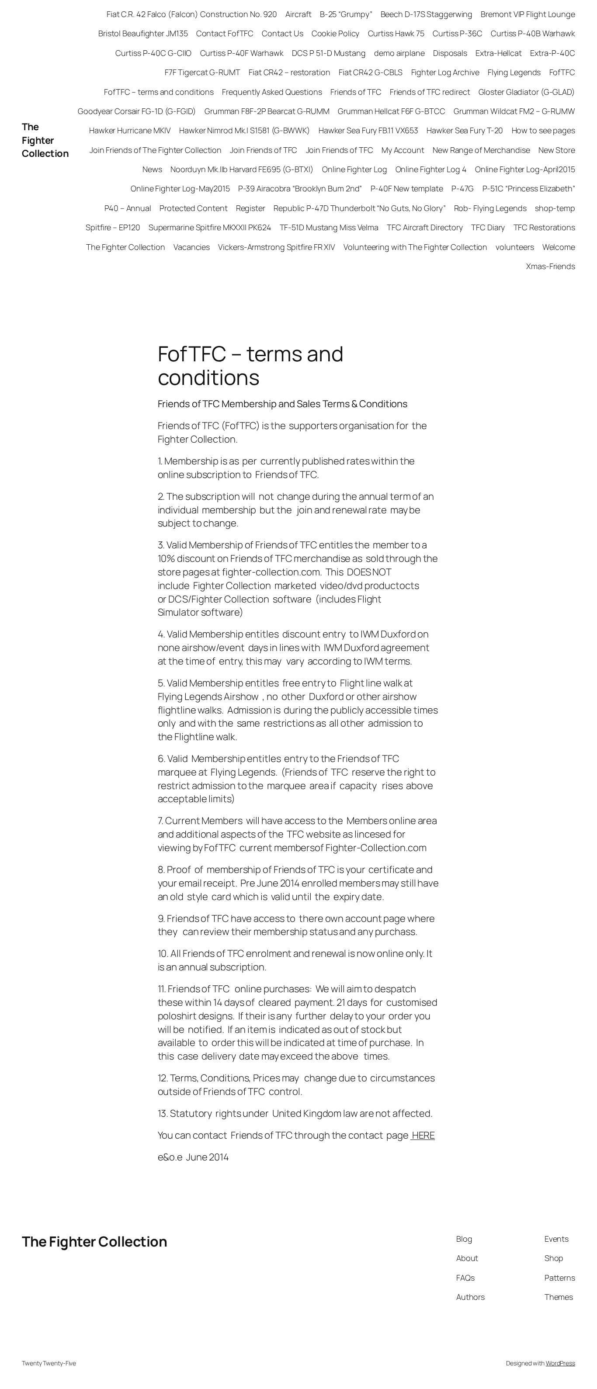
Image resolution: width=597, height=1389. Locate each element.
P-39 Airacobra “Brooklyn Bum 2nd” (300, 188)
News (152, 169)
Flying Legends (514, 72)
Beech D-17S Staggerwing (427, 14)
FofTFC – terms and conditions (159, 92)
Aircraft (298, 14)
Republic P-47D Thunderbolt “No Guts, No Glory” (359, 208)
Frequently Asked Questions (272, 92)
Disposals (450, 53)
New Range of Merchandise (481, 150)
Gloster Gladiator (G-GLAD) (527, 92)
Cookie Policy (336, 33)
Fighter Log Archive (445, 72)
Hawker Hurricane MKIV (130, 130)
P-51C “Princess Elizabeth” (528, 188)
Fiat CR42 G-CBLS (371, 72)
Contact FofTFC (225, 33)
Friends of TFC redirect (430, 92)
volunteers (515, 247)
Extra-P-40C (552, 53)
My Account (403, 150)
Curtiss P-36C (457, 33)
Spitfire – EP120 (113, 227)
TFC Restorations (544, 227)
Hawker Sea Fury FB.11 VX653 (368, 130)
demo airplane (399, 53)
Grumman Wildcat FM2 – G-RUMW (514, 111)
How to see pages (543, 130)
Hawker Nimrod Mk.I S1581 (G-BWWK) (244, 130)
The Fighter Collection (45, 140)
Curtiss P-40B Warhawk (533, 33)
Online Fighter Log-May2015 (180, 188)
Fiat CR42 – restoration (289, 72)
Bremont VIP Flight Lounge (528, 14)
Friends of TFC (356, 92)
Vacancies (192, 247)
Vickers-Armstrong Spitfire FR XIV (276, 247)
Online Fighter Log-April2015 (525, 169)
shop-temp (555, 208)
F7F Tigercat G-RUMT (202, 72)
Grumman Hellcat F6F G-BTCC (391, 111)
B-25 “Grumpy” (346, 14)
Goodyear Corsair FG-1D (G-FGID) (137, 111)
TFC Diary (488, 227)
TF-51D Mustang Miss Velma (329, 227)
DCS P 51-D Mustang (329, 53)
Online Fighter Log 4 (431, 169)
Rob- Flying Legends (490, 208)
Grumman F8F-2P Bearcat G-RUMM (267, 111)
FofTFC (562, 72)
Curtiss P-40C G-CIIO (153, 53)
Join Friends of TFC (263, 150)
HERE (422, 1135)
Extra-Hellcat (499, 53)
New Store (556, 150)
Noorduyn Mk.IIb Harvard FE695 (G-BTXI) (242, 169)
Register (250, 208)
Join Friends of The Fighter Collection (156, 150)
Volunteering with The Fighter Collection (415, 247)
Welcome (558, 247)
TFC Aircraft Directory (425, 227)
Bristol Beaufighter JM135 (143, 33)
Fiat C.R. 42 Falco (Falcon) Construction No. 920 (192, 14)
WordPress (560, 1363)
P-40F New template (407, 188)
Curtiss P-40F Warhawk (242, 53)
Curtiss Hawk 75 (396, 33)
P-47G (462, 188)
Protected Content (193, 208)
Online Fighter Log (354, 169)
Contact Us (282, 33)
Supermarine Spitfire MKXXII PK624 (210, 227)
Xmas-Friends (550, 266)
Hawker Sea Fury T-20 (465, 130)
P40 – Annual (127, 208)
